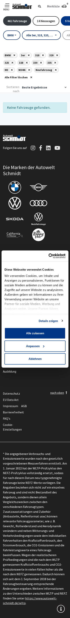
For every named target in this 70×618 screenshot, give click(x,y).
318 (37, 55)
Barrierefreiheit (13, 412)
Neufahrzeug (44, 70)
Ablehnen (35, 358)
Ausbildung (9, 371)
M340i (21, 70)
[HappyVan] (38, 235)
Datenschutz (11, 393)
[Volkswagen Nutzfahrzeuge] (38, 219)
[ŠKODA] (15, 219)
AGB (24, 406)
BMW (8, 55)
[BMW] (15, 187)
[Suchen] (39, 6)
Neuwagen (46, 21)
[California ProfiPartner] (15, 235)
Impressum (10, 406)
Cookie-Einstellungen (12, 427)
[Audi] (38, 203)
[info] (61, 609)
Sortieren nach (12, 89)
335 (49, 62)
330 (35, 62)
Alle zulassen (35, 333)
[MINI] (38, 187)
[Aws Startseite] (22, 6)
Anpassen (33, 346)
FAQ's (6, 418)
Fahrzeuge (17, 21)
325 (7, 62)
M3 (6, 70)
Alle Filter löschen (16, 77)
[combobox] (11, 35)
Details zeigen (48, 320)
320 (51, 55)
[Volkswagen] (15, 203)
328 (21, 62)
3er (23, 55)
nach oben (57, 393)
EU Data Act (11, 400)
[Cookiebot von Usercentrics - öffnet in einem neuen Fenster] (49, 255)
